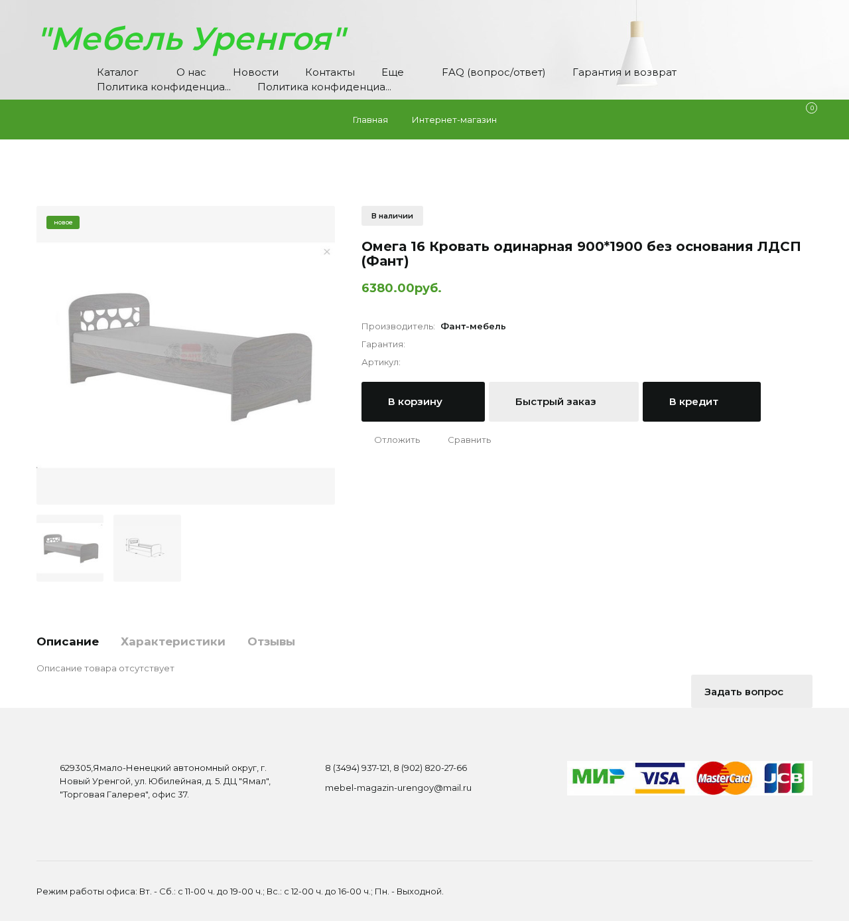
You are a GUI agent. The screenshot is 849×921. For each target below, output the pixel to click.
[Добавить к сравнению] (463, 439)
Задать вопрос (745, 691)
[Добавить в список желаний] (390, 439)
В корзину (416, 401)
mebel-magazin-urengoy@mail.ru (398, 787)
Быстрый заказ (557, 401)
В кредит (695, 401)
